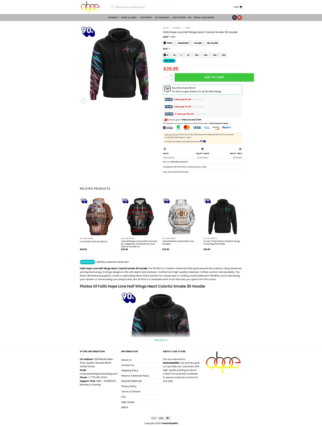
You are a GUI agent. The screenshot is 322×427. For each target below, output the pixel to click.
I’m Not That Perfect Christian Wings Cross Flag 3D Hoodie (221, 242)
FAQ (189, 17)
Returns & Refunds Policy (135, 375)
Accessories (162, 17)
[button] (238, 7)
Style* (166, 36)
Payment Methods (131, 381)
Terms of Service (130, 391)
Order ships (202, 157)
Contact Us (127, 365)
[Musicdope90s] (91, 7)
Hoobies (177, 27)
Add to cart (214, 77)
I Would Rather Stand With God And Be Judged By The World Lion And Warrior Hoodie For (139, 244)
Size (165, 48)
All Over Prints (180, 167)
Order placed (169, 157)
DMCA (124, 407)
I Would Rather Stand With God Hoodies (178, 242)
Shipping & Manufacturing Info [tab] (112, 262)
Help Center (179, 17)
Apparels (113, 17)
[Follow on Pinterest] (239, 17)
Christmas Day (193, 167)
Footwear (145, 17)
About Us (126, 359)
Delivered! (237, 157)
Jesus (187, 27)
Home (166, 27)
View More (160, 340)
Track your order (203, 17)
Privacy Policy (128, 386)
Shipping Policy (129, 370)
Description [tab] (87, 262)
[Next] (242, 224)
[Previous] (80, 224)
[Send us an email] (234, 17)
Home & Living (128, 17)
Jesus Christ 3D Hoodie (177, 172)
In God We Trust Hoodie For (93, 241)
